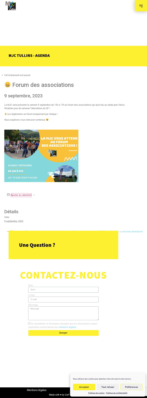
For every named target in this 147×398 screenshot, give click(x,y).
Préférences (131, 387)
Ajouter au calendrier (21, 195)
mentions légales (67, 327)
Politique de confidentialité (116, 393)
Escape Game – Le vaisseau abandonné (122, 231)
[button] (141, 5)
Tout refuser (107, 387)
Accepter (84, 387)
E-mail (31, 295)
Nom (30, 285)
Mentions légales (37, 390)
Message (33, 305)
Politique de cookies (96, 393)
